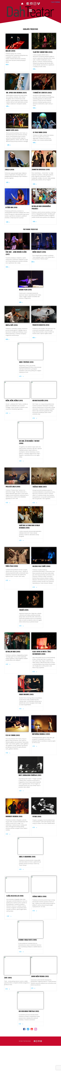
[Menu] (30, 10)
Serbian (57, 2)
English (53, 2)
